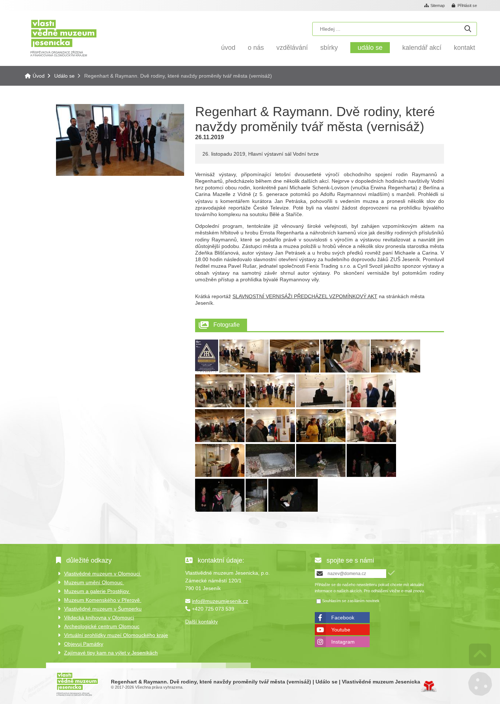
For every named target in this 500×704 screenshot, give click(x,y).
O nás (256, 47)
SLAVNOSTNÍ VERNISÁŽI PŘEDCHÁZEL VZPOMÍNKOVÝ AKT (304, 296)
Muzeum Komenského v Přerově (102, 600)
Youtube (340, 630)
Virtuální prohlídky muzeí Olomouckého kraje (116, 635)
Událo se (370, 47)
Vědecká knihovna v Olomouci (99, 617)
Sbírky (329, 47)
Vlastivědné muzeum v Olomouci (102, 574)
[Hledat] (467, 29)
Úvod (63, 37)
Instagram (343, 642)
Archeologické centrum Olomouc (101, 626)
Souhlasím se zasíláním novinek (351, 601)
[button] (464, 6)
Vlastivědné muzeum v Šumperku (103, 609)
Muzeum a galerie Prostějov (97, 591)
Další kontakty (201, 622)
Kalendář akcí (421, 47)
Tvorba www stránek (429, 686)
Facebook (342, 617)
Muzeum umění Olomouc (94, 582)
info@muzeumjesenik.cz (220, 601)
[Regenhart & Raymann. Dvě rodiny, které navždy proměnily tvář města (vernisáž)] (120, 174)
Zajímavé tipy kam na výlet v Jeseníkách (111, 653)
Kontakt (464, 47)
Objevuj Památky (83, 644)
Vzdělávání (292, 47)
